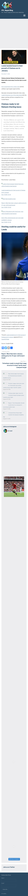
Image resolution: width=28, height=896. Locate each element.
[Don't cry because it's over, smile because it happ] (14, 635)
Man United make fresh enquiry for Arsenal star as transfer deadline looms (13, 375)
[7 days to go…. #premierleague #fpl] (14, 613)
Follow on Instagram (15, 859)
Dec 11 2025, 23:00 (6, 207)
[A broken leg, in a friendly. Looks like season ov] (14, 698)
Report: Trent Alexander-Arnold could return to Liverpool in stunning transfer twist (13, 405)
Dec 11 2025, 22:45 (6, 222)
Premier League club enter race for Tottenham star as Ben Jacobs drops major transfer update (13, 385)
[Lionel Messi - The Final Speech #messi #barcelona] (14, 592)
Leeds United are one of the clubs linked (11, 95)
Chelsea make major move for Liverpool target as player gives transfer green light (13, 395)
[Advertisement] (14, 34)
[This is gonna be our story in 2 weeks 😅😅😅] (14, 762)
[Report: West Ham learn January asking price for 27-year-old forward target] (14, 199)
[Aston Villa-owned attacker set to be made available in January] (14, 212)
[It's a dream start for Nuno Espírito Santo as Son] (14, 465)
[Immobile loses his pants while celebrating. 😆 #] (14, 846)
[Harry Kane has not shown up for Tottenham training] (14, 741)
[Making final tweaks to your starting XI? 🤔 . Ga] (14, 529)
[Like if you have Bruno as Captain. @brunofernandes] (14, 486)
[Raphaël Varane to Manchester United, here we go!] (14, 783)
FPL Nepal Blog (7, 10)
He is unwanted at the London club (10, 86)
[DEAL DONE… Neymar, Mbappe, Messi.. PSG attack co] (14, 571)
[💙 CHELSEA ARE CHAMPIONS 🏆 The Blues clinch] (14, 550)
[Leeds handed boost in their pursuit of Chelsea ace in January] (14, 185)
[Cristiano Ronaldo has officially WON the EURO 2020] (14, 825)
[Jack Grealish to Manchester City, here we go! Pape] (14, 677)
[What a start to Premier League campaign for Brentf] (14, 508)
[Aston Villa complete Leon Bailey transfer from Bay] (14, 719)
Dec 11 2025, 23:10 (6, 194)
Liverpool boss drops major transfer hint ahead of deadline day (13, 414)
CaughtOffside (5, 339)
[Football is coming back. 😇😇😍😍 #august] (14, 656)
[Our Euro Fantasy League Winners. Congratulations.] (14, 804)
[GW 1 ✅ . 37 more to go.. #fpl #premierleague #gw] (14, 444)
